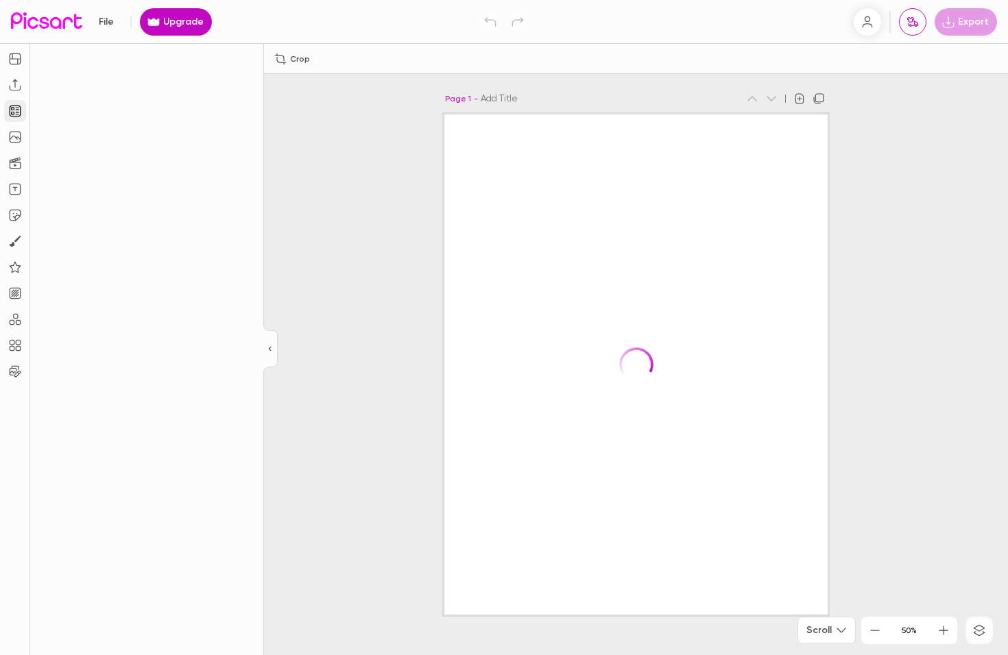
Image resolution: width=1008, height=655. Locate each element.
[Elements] (15, 267)
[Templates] (15, 111)
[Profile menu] (867, 22)
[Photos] (15, 137)
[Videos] (15, 163)
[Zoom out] (875, 630)
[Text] (15, 189)
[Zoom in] (944, 630)
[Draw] (15, 241)
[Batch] (15, 371)
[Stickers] (15, 215)
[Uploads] (15, 85)
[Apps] (15, 319)
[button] (504, 327)
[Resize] (15, 59)
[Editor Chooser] (270, 349)
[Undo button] (490, 22)
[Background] (15, 293)
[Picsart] (46, 21)
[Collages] (15, 345)
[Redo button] (518, 22)
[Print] (912, 22)
